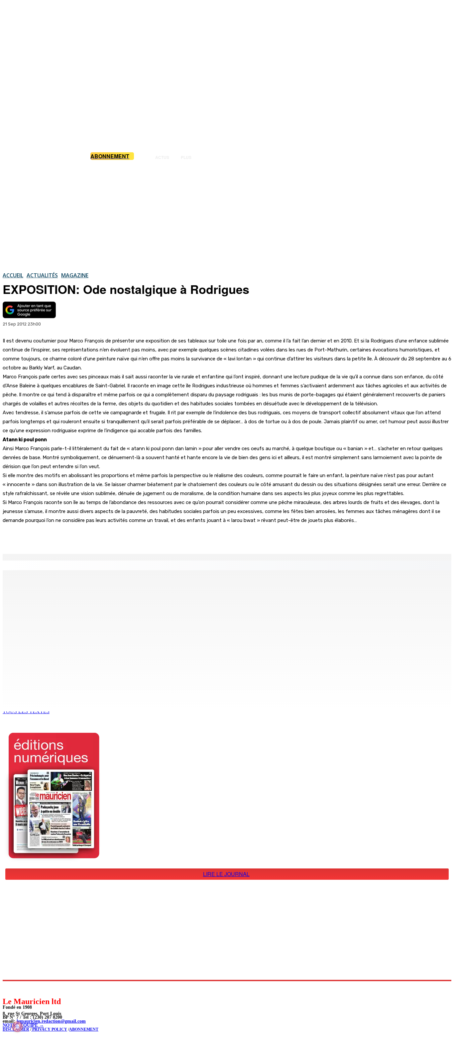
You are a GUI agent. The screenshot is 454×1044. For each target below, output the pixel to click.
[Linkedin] (38, 988)
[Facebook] (69, 537)
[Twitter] (93, 537)
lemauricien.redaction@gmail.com (51, 1021)
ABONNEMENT (83, 1029)
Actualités (42, 275)
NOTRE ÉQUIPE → (23, 1025)
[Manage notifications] (17, 1026)
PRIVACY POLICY (49, 1029)
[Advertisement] (227, 215)
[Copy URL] (117, 537)
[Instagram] (23, 988)
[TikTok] (53, 988)
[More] (141, 537)
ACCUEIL (13, 275)
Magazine (74, 275)
